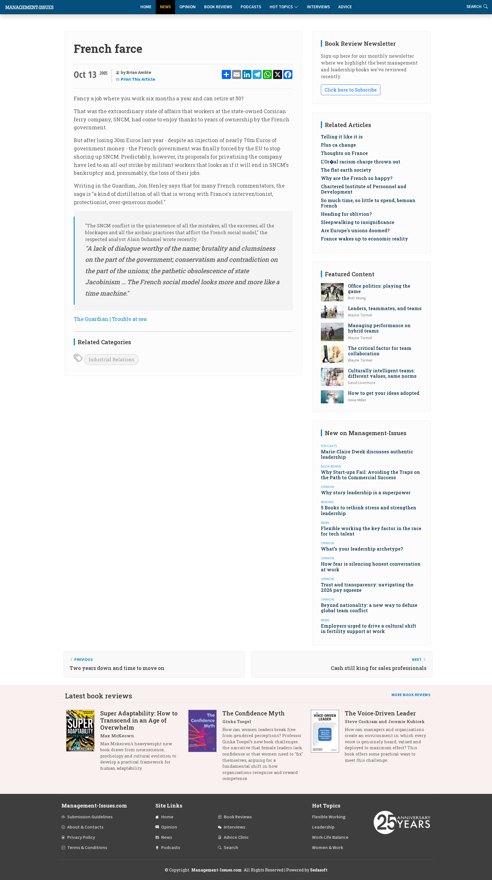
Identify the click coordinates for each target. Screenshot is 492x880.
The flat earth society (346, 170)
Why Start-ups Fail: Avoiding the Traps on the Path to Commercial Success (370, 474)
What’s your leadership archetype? (362, 549)
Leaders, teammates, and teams (385, 308)
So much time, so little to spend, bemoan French (368, 203)
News (165, 7)
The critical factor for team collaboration (379, 350)
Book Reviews (218, 7)
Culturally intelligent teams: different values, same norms (382, 373)
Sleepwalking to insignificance (357, 222)
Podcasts (251, 7)
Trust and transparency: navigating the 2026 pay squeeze (367, 587)
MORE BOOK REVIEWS (411, 695)
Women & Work (327, 847)
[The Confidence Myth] (205, 748)
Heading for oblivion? (346, 214)
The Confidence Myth (253, 713)
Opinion (187, 7)
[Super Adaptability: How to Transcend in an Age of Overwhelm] (83, 743)
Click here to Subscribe (351, 90)
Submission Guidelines (89, 817)
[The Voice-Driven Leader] (328, 739)
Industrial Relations (111, 359)
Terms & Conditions (87, 847)
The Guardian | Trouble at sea (110, 319)
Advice (345, 7)
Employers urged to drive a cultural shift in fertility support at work (368, 628)
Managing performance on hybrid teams (379, 328)
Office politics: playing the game (379, 288)
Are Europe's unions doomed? (355, 230)
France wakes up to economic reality (364, 239)
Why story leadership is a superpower (366, 492)
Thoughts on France (344, 153)
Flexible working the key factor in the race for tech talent (371, 531)
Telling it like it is (342, 137)
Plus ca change (338, 145)
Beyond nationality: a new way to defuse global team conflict (369, 607)
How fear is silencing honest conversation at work (371, 566)
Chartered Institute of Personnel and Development (363, 189)
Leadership (323, 827)
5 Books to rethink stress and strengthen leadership (368, 510)
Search (231, 847)
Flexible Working (328, 817)
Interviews (318, 7)
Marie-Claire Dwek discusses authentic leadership (367, 454)
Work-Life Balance (330, 837)
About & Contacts (85, 827)
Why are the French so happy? (356, 178)
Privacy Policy (81, 837)
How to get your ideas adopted (383, 393)
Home (145, 7)
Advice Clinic (236, 837)
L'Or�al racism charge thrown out (360, 162)
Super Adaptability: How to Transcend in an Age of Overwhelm (139, 720)
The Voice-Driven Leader (380, 713)
